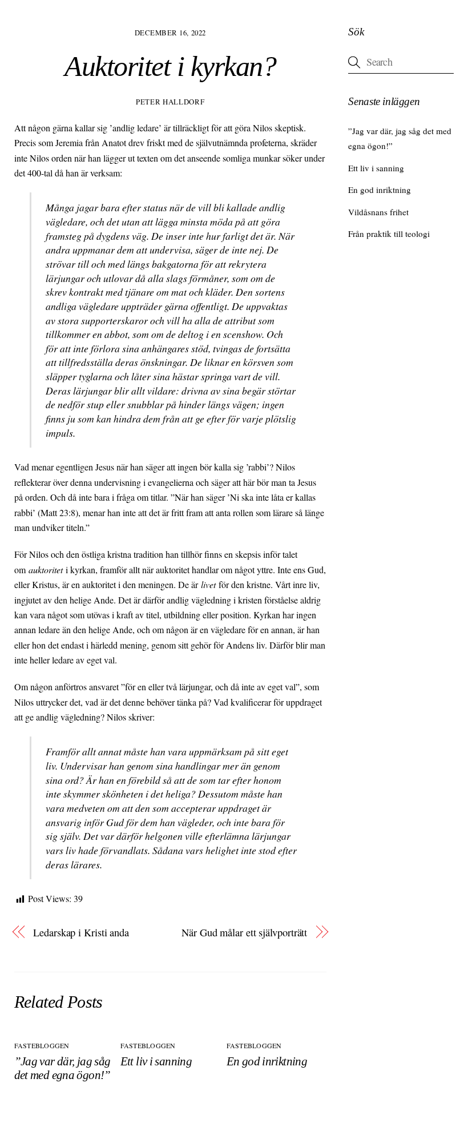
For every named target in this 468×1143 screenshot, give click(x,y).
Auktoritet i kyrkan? (170, 66)
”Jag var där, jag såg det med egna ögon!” (62, 1068)
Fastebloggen (42, 1045)
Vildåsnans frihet (378, 212)
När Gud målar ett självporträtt (244, 932)
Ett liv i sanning (156, 1061)
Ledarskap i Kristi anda (81, 932)
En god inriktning (267, 1061)
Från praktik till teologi (389, 233)
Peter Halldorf (170, 101)
